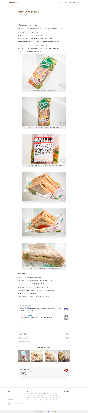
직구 (40, 393)
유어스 (43, 400)
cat (42, 397)
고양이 (32, 393)
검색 (23, 394)
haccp (46, 397)
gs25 (36, 399)
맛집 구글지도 (72, 2)
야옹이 (42, 395)
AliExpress (58, 397)
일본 (54, 395)
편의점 (39, 399)
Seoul (34, 395)
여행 (43, 399)
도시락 (32, 399)
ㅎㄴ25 (54, 393)
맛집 (39, 400)
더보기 (28, 402)
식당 (46, 399)
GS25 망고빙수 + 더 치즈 (22, 333)
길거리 (57, 399)
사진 (34, 397)
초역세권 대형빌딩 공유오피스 (26, 316)
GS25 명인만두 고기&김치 (23, 337)
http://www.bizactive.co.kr (25, 314)
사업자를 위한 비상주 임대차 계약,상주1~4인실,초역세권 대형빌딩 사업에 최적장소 (36, 317)
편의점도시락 (51, 397)
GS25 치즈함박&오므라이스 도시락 (24, 338)
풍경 (50, 395)
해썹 (31, 397)
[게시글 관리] (23, 325)
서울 (53, 399)
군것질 (38, 395)
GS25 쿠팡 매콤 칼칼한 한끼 (26, 307)
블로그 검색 (60, 2)
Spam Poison (53, 411)
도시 (28, 393)
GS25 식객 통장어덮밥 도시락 (23, 339)
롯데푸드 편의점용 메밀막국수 (23, 336)
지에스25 (44, 393)
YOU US (38, 397)
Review (20, 329)
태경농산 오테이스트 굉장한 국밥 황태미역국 (25, 332)
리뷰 (50, 399)
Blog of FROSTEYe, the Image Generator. (28, 371)
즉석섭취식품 (29, 400)
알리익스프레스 (49, 400)
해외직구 (35, 400)
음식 (28, 397)
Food (23, 329)
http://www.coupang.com (25, 305)
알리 (28, 399)
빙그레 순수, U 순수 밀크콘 (23, 334)
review (47, 395)
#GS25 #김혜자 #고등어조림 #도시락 (24, 341)
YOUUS (36, 393)
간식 (57, 395)
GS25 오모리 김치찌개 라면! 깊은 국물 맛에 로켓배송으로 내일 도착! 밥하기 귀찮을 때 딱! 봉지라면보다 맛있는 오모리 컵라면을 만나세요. (40, 309)
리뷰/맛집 (66, 2)
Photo (54, 400)
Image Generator (13, 2)
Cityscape (49, 393)
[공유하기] (22, 325)
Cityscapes (29, 395)
